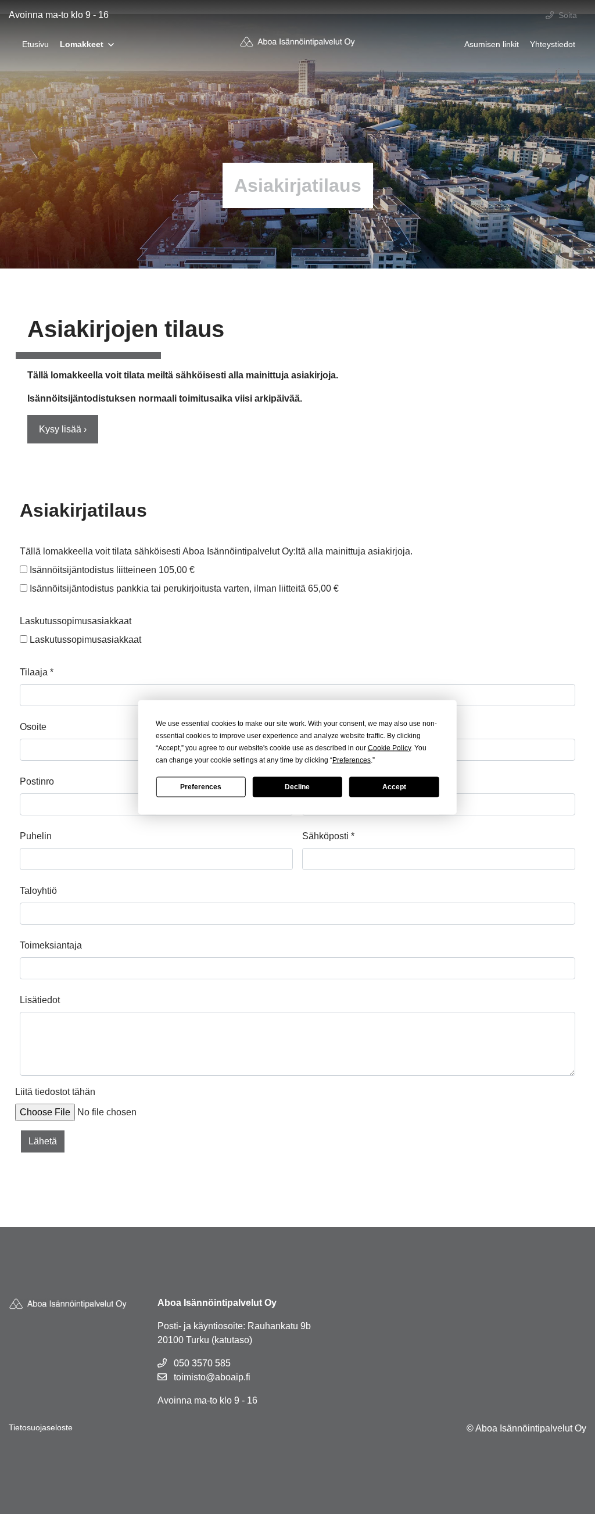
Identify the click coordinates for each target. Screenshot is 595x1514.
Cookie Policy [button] (389, 747)
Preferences (200, 787)
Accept (394, 787)
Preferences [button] (351, 760)
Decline (297, 787)
